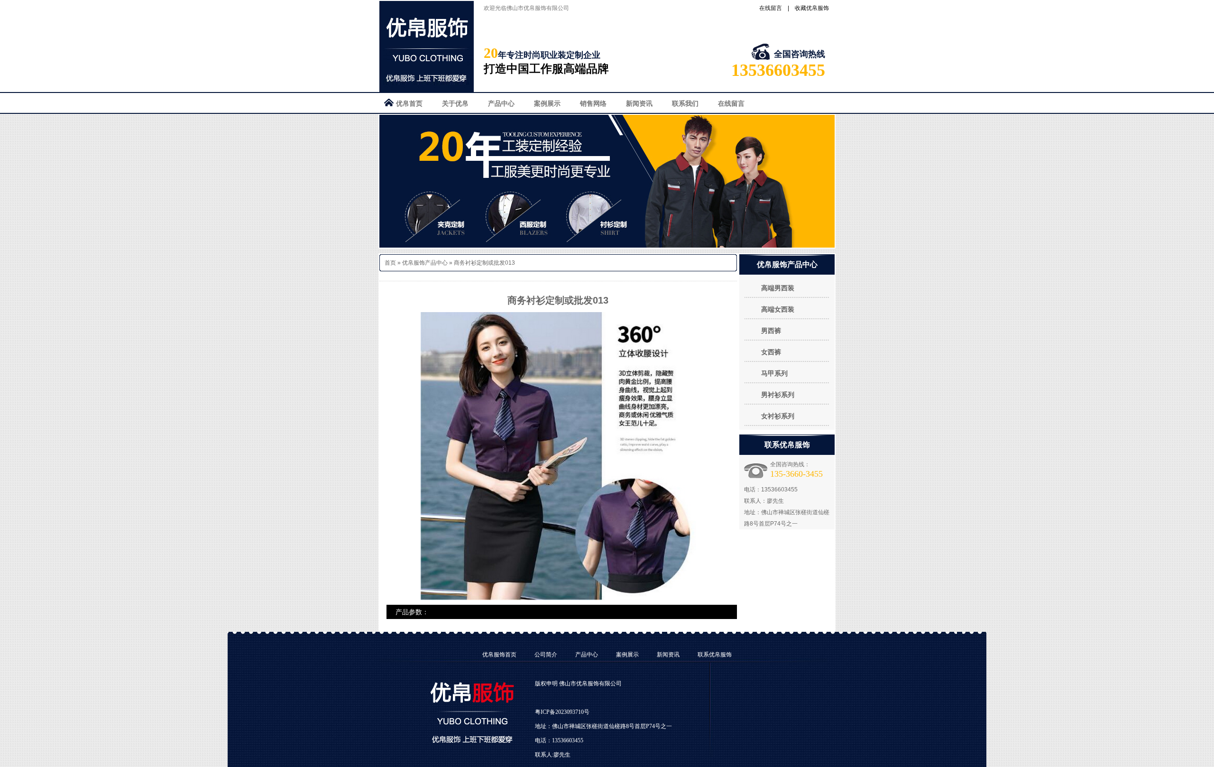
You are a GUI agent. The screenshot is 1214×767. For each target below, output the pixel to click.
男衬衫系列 (777, 394)
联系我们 (685, 103)
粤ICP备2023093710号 (562, 712)
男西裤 (771, 330)
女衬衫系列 (777, 416)
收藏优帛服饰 (812, 8)
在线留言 (770, 8)
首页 (390, 262)
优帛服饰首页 (499, 654)
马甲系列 (774, 373)
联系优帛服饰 (715, 654)
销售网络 (593, 103)
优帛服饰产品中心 (425, 262)
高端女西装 (777, 309)
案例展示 (547, 103)
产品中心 (501, 103)
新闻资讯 (639, 103)
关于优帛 (455, 103)
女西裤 (771, 352)
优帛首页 (409, 103)
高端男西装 (777, 288)
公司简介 (545, 654)
